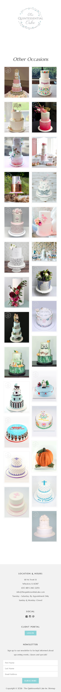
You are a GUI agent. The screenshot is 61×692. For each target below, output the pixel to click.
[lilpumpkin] (16, 117)
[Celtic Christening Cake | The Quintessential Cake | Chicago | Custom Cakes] (16, 502)
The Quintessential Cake (30, 18)
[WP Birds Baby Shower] (16, 152)
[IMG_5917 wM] (44, 82)
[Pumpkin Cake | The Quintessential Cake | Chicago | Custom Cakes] (44, 456)
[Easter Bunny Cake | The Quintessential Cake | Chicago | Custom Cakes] (44, 421)
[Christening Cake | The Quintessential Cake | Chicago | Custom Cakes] (16, 467)
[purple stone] (44, 281)
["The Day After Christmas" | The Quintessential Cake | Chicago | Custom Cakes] (44, 386)
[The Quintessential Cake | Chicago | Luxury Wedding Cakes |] (16, 292)
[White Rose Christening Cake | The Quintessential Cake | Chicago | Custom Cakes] (44, 526)
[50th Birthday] (44, 117)
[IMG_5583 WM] (16, 82)
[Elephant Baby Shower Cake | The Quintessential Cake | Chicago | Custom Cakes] (44, 187)
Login (30, 633)
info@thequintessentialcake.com (31, 592)
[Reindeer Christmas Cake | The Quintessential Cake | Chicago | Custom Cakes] (16, 432)
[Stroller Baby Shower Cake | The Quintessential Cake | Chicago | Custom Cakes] (16, 397)
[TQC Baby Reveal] (44, 316)
